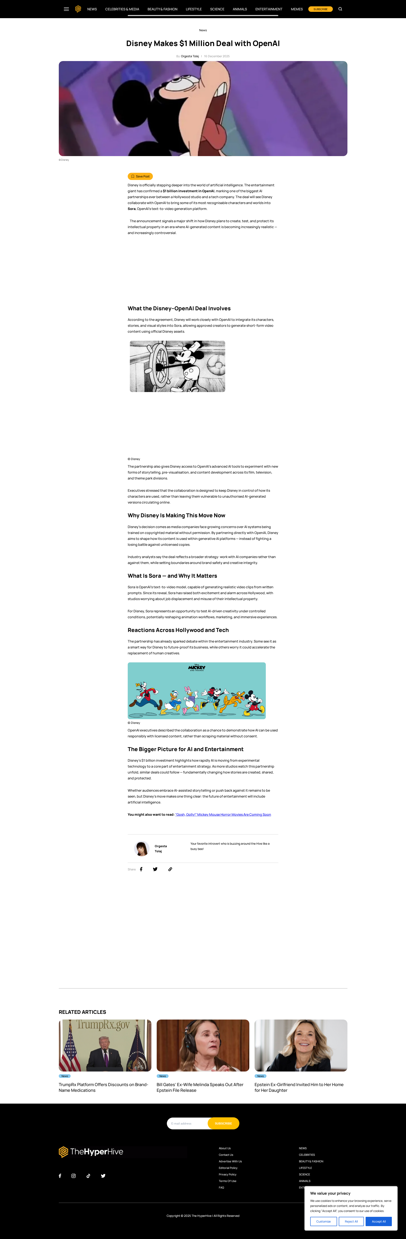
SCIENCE (304, 1174)
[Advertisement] (203, 271)
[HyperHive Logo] (78, 9)
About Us (225, 1148)
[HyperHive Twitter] (103, 1176)
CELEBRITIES (307, 1155)
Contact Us (226, 1155)
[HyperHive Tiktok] (88, 1176)
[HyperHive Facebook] (60, 1176)
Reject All (351, 1221)
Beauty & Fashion (162, 9)
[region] (351, 1208)
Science (217, 9)
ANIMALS (304, 1181)
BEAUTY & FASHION (311, 1161)
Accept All (379, 1221)
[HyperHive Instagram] (73, 1176)
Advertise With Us (230, 1161)
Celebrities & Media (122, 9)
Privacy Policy (227, 1174)
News (92, 9)
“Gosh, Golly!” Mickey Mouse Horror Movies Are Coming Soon (223, 814)
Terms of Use (227, 1181)
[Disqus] (203, 935)
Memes (297, 9)
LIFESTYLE (305, 1168)
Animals (240, 9)
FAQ (221, 1187)
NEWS (303, 1148)
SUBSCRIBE (321, 9)
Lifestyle (194, 9)
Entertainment (269, 9)
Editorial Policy (228, 1168)
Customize (323, 1221)
